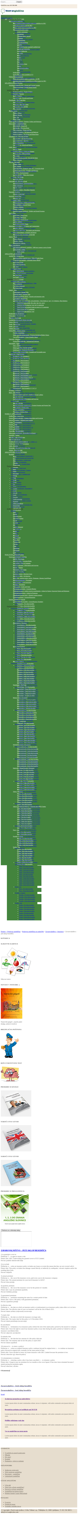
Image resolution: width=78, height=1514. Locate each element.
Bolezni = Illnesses (19, 263)
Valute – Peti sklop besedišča (26, 874)
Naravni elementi (19, 582)
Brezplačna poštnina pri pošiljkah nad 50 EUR (21, 1409)
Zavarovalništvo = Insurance (22, 687)
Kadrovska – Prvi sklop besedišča (27, 828)
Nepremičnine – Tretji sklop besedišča (28, 752)
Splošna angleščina (13, 83)
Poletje (16, 549)
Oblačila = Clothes (19, 206)
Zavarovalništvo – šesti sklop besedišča (28, 700)
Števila (14, 456)
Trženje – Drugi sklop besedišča (27, 852)
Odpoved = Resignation (16, 496)
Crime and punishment (24, 45)
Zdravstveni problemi (20, 572)
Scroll (3, 1394)
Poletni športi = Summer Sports (22, 238)
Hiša (14, 525)
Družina (15, 514)
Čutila (16, 533)
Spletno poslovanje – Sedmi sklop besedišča (27, 759)
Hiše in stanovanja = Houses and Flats (24, 141)
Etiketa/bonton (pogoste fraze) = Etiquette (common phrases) (27, 595)
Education (21, 47)
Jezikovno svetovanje (12, 1470)
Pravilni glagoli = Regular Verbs (23, 320)
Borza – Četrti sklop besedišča (24, 655)
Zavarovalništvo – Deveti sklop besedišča (29, 706)
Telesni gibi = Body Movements (22, 114)
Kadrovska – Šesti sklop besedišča (27, 838)
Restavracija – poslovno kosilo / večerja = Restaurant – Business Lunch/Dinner (32, 578)
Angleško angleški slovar (13, 1506)
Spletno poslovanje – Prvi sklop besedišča (29, 805)
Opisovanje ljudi (19, 561)
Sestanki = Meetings (20, 620)
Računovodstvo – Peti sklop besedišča (28, 769)
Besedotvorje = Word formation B (23, 405)
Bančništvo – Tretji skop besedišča (25, 668)
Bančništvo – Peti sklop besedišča (27, 734)
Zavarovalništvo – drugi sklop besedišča (28, 691)
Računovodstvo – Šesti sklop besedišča (28, 771)
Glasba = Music (19, 218)
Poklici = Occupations (20, 157)
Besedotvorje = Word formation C (21, 360)
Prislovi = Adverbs (15, 362)
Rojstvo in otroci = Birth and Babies (23, 167)
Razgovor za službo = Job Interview (21, 576)
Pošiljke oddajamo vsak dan (14, 1420)
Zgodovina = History (20, 198)
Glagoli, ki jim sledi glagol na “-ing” (25, 311)
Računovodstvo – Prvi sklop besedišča (28, 761)
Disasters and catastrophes (25, 53)
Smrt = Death (18, 169)
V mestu (17, 543)
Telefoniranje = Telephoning (21, 622)
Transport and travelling (25, 72)
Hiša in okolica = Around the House (19, 135)
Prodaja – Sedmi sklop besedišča (27, 917)
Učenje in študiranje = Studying (22, 155)
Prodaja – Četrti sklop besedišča (26, 911)
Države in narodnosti (20, 557)
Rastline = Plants (19, 179)
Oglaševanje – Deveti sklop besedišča (28, 799)
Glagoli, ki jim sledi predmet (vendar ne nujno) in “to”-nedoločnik (33, 307)
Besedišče (11, 454)
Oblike (14, 546)
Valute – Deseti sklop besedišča (26, 885)
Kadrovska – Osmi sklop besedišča (27, 842)
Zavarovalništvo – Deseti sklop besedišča (27, 644)
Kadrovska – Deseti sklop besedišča (27, 846)
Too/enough (18, 452)
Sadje (14, 461)
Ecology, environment (22, 32)
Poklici (16, 527)
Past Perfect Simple (19, 316)
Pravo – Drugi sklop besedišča (26, 891)
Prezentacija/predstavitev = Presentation (24, 635)
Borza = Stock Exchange (21, 710)
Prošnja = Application (14, 429)
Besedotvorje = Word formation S (23, 429)
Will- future (18, 295)
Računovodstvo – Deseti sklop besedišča (29, 779)
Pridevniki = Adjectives (14, 339)
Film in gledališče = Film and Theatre (24, 222)
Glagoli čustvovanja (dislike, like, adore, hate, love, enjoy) (31, 303)
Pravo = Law (16, 830)
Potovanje (17, 551)
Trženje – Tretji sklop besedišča (26, 854)
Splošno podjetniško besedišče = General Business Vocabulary (28, 601)
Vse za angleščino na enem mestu (16, 1431)
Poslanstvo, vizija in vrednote (14, 1461)
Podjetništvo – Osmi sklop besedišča (26, 619)
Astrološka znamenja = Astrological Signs (25, 202)
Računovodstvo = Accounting (22, 759)
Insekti (16, 535)
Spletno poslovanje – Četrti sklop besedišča (29, 811)
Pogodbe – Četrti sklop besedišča (27, 901)
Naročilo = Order (13, 424)
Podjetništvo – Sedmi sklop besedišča (28, 681)
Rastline (15, 531)
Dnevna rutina (18, 559)
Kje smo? (8, 1457)
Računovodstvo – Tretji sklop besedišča (28, 765)
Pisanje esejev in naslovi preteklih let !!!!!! (23, 74)
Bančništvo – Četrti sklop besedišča (27, 732)
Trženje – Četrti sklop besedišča (26, 856)
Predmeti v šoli (18, 594)
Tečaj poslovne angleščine (13, 1472)
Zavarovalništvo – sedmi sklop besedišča (29, 702)
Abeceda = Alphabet (20, 454)
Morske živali (18, 592)
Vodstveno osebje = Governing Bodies (24, 612)
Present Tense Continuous (21, 293)
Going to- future (19, 297)
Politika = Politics (19, 122)
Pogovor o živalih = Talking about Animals (25, 194)
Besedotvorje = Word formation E (23, 411)
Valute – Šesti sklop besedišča (26, 876)
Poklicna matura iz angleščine (18, 80)
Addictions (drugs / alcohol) (26, 39)
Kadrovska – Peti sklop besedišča (27, 836)
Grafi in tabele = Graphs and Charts (21, 587)
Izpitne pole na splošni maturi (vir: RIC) (24, 27)
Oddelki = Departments (20, 610)
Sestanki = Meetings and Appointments (20, 498)
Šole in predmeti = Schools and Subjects (22, 145)
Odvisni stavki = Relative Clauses (17, 330)
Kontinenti (17, 555)
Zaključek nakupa (6, 18)
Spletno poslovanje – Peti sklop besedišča (29, 813)
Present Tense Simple (20, 291)
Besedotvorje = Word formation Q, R (22, 382)
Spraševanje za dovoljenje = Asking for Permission (25, 593)
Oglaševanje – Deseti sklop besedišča (28, 801)
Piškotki (7, 1455)
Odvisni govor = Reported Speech (19, 354)
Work (18, 70)
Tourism (21, 70)
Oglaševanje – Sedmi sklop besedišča (28, 795)
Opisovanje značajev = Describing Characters (24, 190)
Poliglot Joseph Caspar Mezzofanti (16, 1493)
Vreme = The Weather (20, 196)
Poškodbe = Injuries (20, 265)
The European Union (24, 68)
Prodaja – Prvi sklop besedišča (26, 905)
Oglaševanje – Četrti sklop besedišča (28, 789)
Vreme (16, 541)
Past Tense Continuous (18, 277)
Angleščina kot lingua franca (14, 1491)
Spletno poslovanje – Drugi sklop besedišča (29, 807)
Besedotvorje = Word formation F (21, 367)
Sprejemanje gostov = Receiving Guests (22, 574)
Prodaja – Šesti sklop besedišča (26, 915)
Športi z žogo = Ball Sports (21, 236)
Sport (18, 62)
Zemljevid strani (10, 1504)
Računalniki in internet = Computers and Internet (24, 232)
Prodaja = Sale (16, 847)
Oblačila (17, 531)
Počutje (17, 545)
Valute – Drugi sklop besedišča (26, 868)
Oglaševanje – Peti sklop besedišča (27, 791)
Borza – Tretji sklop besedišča (26, 716)
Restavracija (18, 588)
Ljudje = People (13, 147)
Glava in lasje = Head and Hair (22, 116)
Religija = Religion (19, 124)
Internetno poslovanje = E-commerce (24, 803)
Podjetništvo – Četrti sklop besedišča (28, 675)
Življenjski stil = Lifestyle (21, 267)
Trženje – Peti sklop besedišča (26, 858)
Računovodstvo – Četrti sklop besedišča (28, 767)
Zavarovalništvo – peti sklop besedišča (28, 698)
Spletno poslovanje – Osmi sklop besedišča (29, 820)
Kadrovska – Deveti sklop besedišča (28, 844)
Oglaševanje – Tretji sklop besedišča (28, 787)
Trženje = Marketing (20, 848)
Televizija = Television (20, 248)
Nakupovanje (18, 600)
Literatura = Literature (20, 224)
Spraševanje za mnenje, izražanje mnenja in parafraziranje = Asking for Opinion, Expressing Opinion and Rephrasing (41, 591)
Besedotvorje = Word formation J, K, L (24, 421)
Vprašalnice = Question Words (22, 464)
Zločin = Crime (18, 129)
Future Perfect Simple (20, 307)
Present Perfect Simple (20, 299)
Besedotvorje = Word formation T (21, 386)
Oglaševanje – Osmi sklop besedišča (28, 797)
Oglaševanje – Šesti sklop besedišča (27, 793)
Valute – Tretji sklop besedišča (26, 870)
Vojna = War (18, 127)
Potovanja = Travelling (14, 192)
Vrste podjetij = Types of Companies (24, 614)
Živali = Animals (19, 181)
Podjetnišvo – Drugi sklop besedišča (26, 606)
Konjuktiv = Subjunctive (15, 390)
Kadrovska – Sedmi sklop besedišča (27, 840)
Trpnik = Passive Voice (14, 324)
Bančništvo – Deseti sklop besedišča (28, 744)
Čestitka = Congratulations (17, 478)
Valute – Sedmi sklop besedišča (26, 878)
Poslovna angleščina (14, 555)
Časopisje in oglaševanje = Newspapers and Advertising (26, 230)
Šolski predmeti (19, 590)
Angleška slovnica (13, 254)
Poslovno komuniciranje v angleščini (20, 608)
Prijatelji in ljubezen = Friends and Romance (25, 165)
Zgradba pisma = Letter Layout (18, 468)
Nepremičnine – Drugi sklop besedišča (28, 750)
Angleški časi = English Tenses (18, 281)
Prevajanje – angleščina (12, 1474)
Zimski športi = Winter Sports (22, 234)
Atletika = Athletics (19, 240)
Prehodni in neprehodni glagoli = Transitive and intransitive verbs (28, 296)
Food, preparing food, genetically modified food (28, 47)
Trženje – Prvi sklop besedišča (26, 850)
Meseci (16, 537)
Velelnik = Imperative (14, 328)
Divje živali (18, 529)
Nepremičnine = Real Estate (21, 746)
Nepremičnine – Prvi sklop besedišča (28, 748)
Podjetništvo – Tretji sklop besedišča (28, 673)
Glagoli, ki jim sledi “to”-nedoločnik (27, 348)
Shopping (21, 64)
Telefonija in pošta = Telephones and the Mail (26, 259)
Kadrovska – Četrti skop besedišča (27, 834)
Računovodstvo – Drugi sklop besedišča (28, 763)
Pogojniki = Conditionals (17, 356)
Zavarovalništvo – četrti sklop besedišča (28, 696)
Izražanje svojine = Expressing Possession (25, 395)
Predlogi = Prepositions (18, 333)
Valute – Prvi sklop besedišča (26, 866)
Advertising (22, 41)
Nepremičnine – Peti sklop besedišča (28, 757)
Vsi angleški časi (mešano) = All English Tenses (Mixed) (26, 260)
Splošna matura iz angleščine (18, 21)
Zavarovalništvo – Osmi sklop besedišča (28, 704)
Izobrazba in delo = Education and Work (20, 151)
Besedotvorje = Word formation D (21, 362)
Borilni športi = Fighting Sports (22, 242)
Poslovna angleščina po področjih (19, 663)
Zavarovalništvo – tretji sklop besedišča (28, 694)
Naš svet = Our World (14, 162)
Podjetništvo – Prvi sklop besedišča (25, 604)
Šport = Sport (12, 213)
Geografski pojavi (19, 570)
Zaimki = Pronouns (13, 326)
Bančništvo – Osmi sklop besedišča (27, 740)
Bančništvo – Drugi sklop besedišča (27, 728)
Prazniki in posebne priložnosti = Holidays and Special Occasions (29, 211)
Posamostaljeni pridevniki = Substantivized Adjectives (26, 341)
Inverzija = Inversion (20, 446)
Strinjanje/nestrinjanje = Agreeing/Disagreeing (24, 597)
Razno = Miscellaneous (14, 245)
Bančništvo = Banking (20, 724)
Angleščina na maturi (14, 19)
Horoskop (17, 576)
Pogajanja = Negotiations (19, 584)
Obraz (14, 512)
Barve (14, 458)
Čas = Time (18, 100)
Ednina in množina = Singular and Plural (25, 393)
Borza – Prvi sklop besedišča (26, 712)
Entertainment (20, 34)
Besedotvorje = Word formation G (23, 415)
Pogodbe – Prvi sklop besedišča (26, 895)
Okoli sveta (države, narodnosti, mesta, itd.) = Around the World (28, 168)
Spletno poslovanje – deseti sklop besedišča (29, 824)
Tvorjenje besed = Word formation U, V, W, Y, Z (24, 388)
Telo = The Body (19, 118)
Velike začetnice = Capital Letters (23, 460)
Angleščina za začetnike (15, 509)
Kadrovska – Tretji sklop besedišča (27, 832)
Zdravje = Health (13, 237)
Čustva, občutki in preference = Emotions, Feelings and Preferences (25, 121)
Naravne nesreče (17, 510)
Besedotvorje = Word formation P (21, 380)
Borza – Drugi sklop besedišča (26, 714)
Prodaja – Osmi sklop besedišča (26, 919)
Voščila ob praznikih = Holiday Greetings (21, 500)
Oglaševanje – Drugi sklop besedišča (28, 785)
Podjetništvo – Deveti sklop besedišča (26, 621)
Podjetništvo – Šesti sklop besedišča (27, 679)
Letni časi (17, 596)
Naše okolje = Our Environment (20, 173)
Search (19, 2)
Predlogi (17, 586)
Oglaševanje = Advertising (21, 781)
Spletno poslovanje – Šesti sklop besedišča (29, 815)
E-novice (8, 1502)
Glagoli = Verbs (13, 290)
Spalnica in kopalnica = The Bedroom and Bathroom (25, 132)
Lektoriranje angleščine (12, 1476)
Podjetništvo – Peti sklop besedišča (27, 677)
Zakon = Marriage (19, 175)
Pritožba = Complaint (16, 482)
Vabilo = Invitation (15, 502)
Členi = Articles (17, 345)
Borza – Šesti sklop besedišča (24, 659)
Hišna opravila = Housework (22, 137)
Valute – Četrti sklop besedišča (26, 872)
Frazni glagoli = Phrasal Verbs (22, 328)
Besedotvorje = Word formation (18, 401)
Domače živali (18, 521)
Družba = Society (15, 120)
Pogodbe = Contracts (20, 893)
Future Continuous (19, 311)
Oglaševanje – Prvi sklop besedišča (25, 723)
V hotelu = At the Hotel (20, 212)
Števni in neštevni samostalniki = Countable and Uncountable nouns (29, 352)
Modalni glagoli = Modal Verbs (18, 352)
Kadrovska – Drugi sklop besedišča (27, 830)
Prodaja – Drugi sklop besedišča (27, 907)
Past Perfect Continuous (21, 313)
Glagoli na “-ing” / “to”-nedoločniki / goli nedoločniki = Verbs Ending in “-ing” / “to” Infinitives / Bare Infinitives (40, 301)
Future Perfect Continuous (21, 309)
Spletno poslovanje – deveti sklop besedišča (29, 822)
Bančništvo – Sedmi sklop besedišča (28, 738)
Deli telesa (17, 523)
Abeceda (17, 547)
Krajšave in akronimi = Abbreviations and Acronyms (25, 565)
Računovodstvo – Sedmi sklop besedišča (29, 773)
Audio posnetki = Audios (21, 275)
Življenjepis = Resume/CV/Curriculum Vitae (21, 505)
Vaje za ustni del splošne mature (22, 33)
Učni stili (8, 1485)
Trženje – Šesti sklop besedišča (24, 804)
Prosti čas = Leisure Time (17, 214)
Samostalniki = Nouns (14, 343)
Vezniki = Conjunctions (20, 462)
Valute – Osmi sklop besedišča (26, 880)
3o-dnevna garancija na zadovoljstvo (17, 1399)
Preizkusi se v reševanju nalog (11, 1230)
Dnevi (16, 525)
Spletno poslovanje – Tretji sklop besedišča (29, 809)
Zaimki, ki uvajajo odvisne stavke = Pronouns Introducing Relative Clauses (31, 335)
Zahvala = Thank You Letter (17, 507)
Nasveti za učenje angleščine (14, 1489)
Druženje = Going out (18, 209)
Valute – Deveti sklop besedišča (26, 883)
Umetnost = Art (19, 216)
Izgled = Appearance (20, 204)
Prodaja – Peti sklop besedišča (26, 913)
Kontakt (7, 1459)
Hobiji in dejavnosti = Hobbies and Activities (26, 220)
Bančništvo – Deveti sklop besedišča (28, 742)
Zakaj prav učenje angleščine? (14, 1487)
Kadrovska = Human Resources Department (25, 826)
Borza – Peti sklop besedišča (26, 720)
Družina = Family (19, 163)
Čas (16, 539)
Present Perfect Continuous (21, 301)
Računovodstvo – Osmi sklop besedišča (28, 775)
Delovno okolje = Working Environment (24, 153)
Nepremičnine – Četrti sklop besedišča (28, 754)
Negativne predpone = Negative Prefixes (25, 102)
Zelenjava (17, 519)
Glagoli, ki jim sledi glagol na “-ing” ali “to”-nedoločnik (30, 305)
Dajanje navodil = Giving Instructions (24, 637)
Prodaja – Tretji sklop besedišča (26, 909)
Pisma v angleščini (13, 414)
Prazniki (17, 574)
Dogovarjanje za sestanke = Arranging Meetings (24, 589)
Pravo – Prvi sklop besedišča (26, 889)
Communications (23, 43)
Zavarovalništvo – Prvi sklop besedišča (26, 625)
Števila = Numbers (19, 106)
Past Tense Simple (19, 303)
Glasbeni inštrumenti (20, 580)
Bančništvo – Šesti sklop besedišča (27, 736)
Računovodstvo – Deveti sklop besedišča (29, 777)
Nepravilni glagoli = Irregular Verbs (21, 294)
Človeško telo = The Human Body (19, 110)
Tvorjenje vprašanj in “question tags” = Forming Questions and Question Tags (32, 405)
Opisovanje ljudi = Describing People (20, 200)
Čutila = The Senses (20, 112)
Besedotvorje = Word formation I (23, 419)
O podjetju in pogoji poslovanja (15, 1453)
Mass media (22, 57)
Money (19, 55)
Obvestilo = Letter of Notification (19, 494)
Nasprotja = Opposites (20, 104)
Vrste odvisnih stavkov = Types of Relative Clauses (25, 337)
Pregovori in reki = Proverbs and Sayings (23, 98)
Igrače (14, 552)
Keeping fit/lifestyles (22, 51)
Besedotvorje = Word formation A (23, 403)
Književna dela (16, 72)
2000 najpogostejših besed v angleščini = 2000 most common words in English (32, 247)
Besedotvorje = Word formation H (23, 417)
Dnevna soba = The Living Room (23, 139)
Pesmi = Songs (20, 252)
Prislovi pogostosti (19, 553)
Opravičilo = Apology (14, 435)
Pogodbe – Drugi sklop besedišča (27, 897)
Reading (21, 61)
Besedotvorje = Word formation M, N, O (25, 423)
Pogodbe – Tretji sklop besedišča (27, 899)
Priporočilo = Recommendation (18, 486)
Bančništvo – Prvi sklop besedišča (27, 726)
